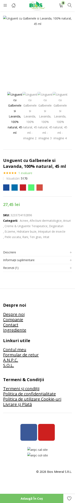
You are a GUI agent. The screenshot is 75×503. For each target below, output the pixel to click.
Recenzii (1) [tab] (11, 268)
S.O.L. (8, 365)
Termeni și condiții (21, 388)
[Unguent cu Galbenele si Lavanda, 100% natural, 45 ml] (6, 187)
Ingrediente (14, 330)
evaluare (25, 173)
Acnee (24, 221)
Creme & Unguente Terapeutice (26, 226)
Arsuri (67, 221)
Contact (10, 325)
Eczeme (10, 231)
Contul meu (14, 349)
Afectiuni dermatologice (46, 221)
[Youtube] (46, 432)
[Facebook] (28, 432)
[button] (61, 6)
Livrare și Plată (17, 404)
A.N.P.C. (10, 360)
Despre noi (14, 314)
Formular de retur (21, 355)
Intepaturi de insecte (51, 231)
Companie (13, 319)
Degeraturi (56, 226)
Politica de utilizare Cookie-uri (32, 399)
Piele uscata (13, 237)
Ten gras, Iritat (39, 237)
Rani (25, 237)
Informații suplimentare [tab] (19, 260)
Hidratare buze (26, 231)
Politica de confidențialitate (29, 394)
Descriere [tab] (9, 252)
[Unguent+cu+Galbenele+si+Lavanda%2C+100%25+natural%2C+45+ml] (14, 187)
